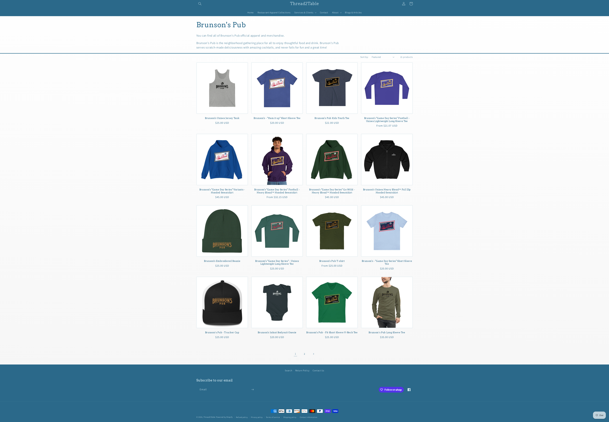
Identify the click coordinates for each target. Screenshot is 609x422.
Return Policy (302, 370)
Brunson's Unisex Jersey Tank (222, 118)
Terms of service (273, 417)
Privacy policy (257, 417)
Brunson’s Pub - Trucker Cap (222, 332)
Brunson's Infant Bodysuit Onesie (277, 332)
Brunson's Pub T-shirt (332, 261)
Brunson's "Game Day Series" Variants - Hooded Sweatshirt (222, 191)
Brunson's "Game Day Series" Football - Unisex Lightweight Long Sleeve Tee (387, 119)
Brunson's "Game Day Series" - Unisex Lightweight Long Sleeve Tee (277, 262)
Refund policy (242, 417)
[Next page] (313, 354)
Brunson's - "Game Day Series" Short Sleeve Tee (387, 262)
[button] (200, 3)
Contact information (308, 417)
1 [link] (295, 353)
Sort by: (364, 56)
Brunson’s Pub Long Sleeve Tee (387, 332)
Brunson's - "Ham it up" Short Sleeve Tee (277, 118)
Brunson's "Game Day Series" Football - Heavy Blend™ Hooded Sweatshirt (277, 191)
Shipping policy (289, 417)
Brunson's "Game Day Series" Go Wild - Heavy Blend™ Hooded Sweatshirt (332, 191)
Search (288, 370)
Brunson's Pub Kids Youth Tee (331, 118)
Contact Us (318, 370)
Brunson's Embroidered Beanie (222, 261)
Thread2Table (209, 417)
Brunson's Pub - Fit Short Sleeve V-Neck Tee (331, 332)
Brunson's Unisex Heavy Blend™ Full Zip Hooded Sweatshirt (387, 191)
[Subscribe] (252, 389)
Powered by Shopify (224, 417)
